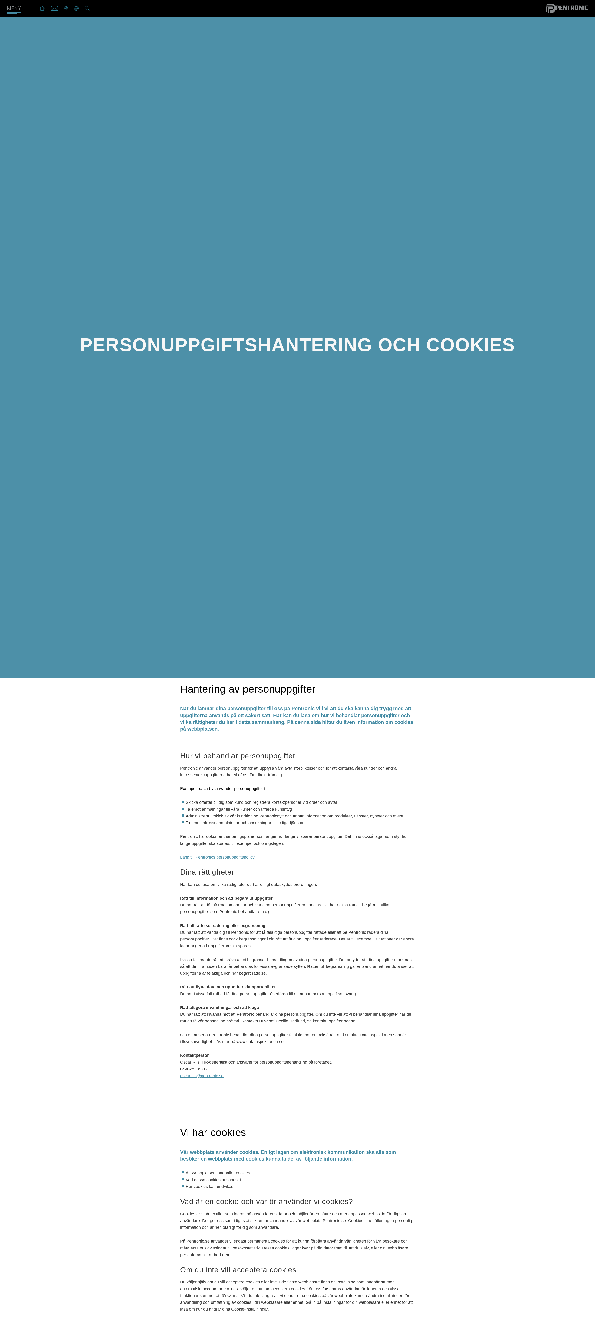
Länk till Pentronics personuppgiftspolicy (217, 857)
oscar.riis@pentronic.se (202, 1076)
